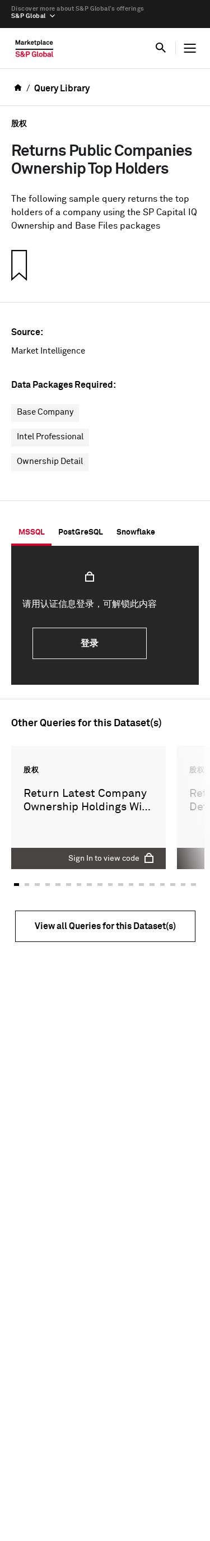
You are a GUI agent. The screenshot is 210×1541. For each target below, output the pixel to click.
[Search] (160, 48)
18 (193, 884)
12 (131, 884)
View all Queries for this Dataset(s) (105, 926)
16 (172, 884)
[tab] (31, 532)
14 (152, 884)
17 (183, 884)
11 (120, 884)
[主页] (34, 51)
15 (162, 884)
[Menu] (189, 48)
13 (141, 884)
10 (110, 884)
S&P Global (28, 16)
